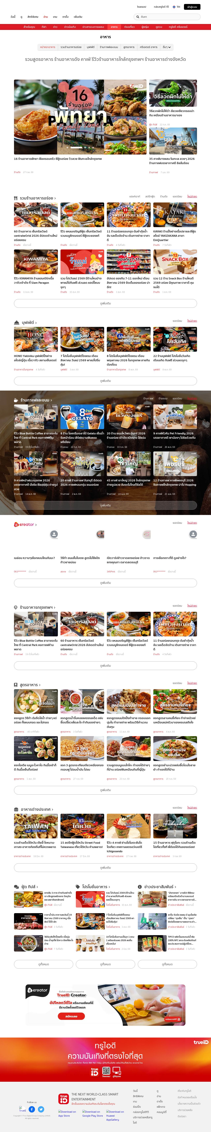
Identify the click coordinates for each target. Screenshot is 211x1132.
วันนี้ (13, 17)
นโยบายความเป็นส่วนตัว (189, 1104)
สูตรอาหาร (129, 47)
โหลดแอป (141, 6)
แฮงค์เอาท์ (134, 196)
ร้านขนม (163, 398)
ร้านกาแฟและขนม (109, 47)
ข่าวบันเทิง (70, 27)
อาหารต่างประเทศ (22, 856)
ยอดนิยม (177, 196)
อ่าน (46, 17)
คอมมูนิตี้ (161, 1112)
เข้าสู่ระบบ (192, 7)
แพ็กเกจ (161, 1107)
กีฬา (44, 27)
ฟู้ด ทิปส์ (153, 124)
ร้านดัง (17, 172)
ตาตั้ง (65, 17)
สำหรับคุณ (29, 27)
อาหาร (114, 27)
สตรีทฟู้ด (150, 196)
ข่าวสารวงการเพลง (93, 27)
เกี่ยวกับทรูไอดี (184, 1091)
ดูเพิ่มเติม (105, 303)
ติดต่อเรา (182, 1116)
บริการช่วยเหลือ (185, 1110)
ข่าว (55, 27)
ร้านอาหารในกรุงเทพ (23, 369)
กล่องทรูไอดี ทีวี (161, 6)
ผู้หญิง (145, 27)
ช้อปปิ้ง (137, 1107)
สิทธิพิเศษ (33, 17)
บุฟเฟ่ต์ (90, 47)
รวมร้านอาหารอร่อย (71, 47)
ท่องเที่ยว (129, 27)
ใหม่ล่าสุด (192, 196)
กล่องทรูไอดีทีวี (141, 1112)
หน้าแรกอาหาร (47, 47)
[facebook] (32, 1109)
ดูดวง (159, 27)
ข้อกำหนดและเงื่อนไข (187, 1097)
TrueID (20, 7)
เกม (55, 17)
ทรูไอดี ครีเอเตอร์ (178, 27)
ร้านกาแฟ (153, 172)
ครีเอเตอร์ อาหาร (148, 47)
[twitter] (41, 1109)
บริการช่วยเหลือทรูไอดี (142, 1120)
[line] (22, 1109)
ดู (21, 17)
